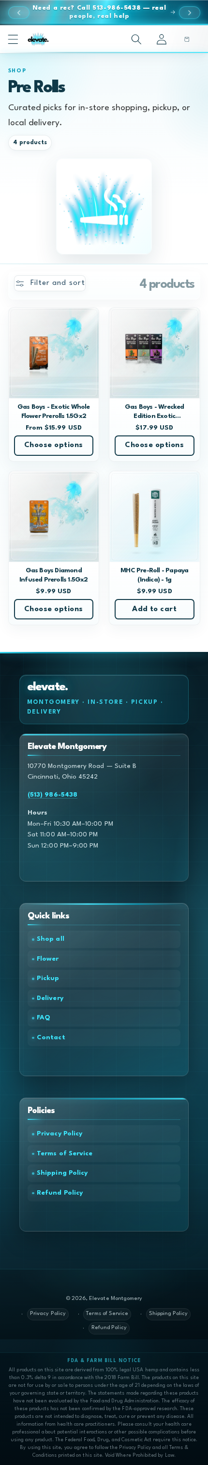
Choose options (53, 445)
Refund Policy (60, 1193)
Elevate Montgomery (115, 1298)
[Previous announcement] (19, 12)
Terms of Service (64, 1153)
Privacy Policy (59, 1134)
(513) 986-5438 (52, 795)
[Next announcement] (189, 12)
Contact (51, 1037)
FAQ (43, 1018)
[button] (13, 38)
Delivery (50, 998)
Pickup (48, 978)
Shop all (50, 939)
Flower (48, 959)
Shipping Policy (62, 1173)
